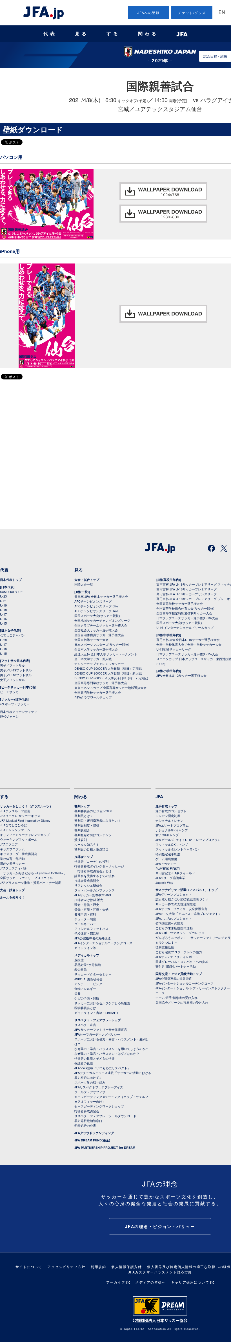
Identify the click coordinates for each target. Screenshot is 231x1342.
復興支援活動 (165, 947)
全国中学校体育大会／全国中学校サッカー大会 (188, 644)
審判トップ (82, 806)
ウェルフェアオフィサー (91, 1092)
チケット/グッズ (192, 12)
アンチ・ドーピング (88, 983)
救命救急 (80, 969)
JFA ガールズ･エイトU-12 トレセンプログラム (188, 839)
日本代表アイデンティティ (18, 711)
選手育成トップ (166, 806)
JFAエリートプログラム (172, 825)
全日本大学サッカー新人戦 (93, 658)
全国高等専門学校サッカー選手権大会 (100, 682)
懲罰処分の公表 (85, 1125)
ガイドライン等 (85, 947)
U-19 (3, 605)
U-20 (3, 640)
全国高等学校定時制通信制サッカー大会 (184, 613)
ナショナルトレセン (169, 820)
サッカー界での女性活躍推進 (176, 904)
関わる (148, 33)
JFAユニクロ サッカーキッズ (20, 815)
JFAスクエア (9, 844)
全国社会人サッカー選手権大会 (96, 630)
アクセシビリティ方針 (66, 1266)
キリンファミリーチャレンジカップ (25, 834)
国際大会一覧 (83, 584)
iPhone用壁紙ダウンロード (163, 314)
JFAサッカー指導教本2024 (92, 895)
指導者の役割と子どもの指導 (94, 1058)
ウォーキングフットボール (18, 839)
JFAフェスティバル (13, 868)
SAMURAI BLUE (11, 591)
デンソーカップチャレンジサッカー (99, 663)
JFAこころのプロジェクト (174, 918)
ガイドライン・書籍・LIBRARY (96, 1012)
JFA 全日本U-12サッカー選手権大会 (181, 675)
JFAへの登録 (148, 12)
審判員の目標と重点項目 (91, 849)
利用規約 (98, 1266)
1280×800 (163, 214)
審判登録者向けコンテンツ (93, 835)
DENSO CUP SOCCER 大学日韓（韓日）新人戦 (108, 673)
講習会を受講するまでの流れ (94, 875)
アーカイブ (115, 1282)
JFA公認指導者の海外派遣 (92, 938)
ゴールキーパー (85, 923)
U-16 (3, 618)
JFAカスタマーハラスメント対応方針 (160, 1271)
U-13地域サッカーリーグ (173, 649)
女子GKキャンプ (167, 835)
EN (221, 13)
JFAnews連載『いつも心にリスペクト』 (102, 1068)
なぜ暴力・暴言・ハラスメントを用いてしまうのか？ (111, 1048)
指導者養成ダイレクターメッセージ (99, 866)
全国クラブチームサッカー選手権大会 (100, 625)
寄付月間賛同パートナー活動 (176, 966)
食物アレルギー (85, 988)
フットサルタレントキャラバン (177, 849)
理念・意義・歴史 (86, 904)
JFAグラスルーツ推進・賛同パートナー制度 (30, 882)
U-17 (3, 614)
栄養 (77, 993)
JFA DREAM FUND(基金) (92, 1140)
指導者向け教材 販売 (88, 899)
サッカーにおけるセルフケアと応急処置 (102, 1003)
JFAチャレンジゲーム (15, 829)
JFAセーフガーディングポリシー (97, 1034)
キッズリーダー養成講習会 (18, 853)
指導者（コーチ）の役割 (91, 861)
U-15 (3, 623)
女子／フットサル (12, 679)
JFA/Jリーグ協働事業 (170, 877)
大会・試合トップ (86, 579)
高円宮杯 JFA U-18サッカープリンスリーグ (186, 594)
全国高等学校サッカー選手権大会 (179, 603)
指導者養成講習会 (86, 880)
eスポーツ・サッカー (15, 704)
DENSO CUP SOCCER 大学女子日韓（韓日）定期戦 (111, 678)
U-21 (3, 600)
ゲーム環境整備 (166, 858)
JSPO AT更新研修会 (88, 979)
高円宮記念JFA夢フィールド (175, 873)
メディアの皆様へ (150, 1282)
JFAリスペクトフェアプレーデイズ (98, 1087)
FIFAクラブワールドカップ (93, 697)
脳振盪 (79, 959)
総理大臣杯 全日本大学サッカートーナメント (105, 654)
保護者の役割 (83, 1063)
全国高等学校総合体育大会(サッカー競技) (185, 608)
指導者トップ (83, 857)
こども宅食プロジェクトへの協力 (179, 952)
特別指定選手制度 (168, 854)
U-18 (3, 609)
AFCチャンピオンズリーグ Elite (96, 606)
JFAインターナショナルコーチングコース (103, 943)
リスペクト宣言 (85, 1024)
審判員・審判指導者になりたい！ (97, 820)
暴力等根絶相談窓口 (88, 1120)
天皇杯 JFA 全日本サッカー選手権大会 (101, 596)
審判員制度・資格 (86, 825)
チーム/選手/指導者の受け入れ (176, 997)
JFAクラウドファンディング (94, 1133)
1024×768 (163, 191)
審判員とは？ (83, 815)
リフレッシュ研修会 (88, 885)
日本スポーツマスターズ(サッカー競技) (101, 644)
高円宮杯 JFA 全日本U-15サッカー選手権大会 (188, 639)
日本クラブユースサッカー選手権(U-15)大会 (187, 654)
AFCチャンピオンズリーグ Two (96, 611)
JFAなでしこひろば (13, 825)
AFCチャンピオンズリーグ (93, 601)
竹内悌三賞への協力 (169, 923)
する (113, 33)
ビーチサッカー (11, 691)
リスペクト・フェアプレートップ (97, 1020)
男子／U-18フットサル (16, 675)
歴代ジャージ (9, 716)
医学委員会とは (85, 1007)
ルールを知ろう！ (12, 897)
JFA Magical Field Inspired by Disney (25, 820)
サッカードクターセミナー (93, 974)
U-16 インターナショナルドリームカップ (185, 627)
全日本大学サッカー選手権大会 (96, 649)
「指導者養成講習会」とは (93, 871)
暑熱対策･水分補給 (87, 964)
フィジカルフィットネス (91, 928)
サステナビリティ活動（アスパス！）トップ (186, 890)
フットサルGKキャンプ (172, 844)
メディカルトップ (86, 955)
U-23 (3, 596)
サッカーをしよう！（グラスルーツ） (26, 806)
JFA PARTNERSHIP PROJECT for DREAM (104, 1147)
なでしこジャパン (12, 635)
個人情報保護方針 (126, 1266)
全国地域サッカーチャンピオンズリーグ (102, 620)
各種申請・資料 (85, 914)
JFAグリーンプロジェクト (174, 894)
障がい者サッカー (12, 863)
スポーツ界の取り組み (89, 1082)
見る (81, 33)
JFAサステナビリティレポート (177, 956)
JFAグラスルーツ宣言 (15, 811)
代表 (50, 33)
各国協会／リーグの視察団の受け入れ (182, 1002)
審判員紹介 (82, 830)
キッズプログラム (12, 849)
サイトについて (28, 1266)
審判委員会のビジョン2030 (93, 811)
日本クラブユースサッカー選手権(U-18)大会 (187, 618)
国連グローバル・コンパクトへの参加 (182, 961)
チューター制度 (85, 919)
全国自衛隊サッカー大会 (91, 639)
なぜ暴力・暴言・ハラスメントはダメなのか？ (106, 1053)
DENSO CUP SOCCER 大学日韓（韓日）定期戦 (108, 668)
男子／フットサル (12, 665)
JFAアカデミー (166, 863)
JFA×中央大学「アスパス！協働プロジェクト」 (188, 913)
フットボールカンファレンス (94, 890)
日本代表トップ (11, 579)
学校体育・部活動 (12, 858)
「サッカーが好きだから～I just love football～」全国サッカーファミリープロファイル (33, 875)
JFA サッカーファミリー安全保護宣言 (100, 1029)
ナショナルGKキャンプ (172, 830)
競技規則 (80, 839)
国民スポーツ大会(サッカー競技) (97, 615)
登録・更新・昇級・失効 (91, 909)
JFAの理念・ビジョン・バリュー (160, 1226)
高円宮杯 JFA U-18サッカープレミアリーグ (186, 589)
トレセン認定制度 (168, 815)
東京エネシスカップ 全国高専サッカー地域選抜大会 (110, 687)
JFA (159, 796)
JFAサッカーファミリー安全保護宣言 (181, 908)
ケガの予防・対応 (86, 998)
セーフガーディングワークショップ (99, 1106)
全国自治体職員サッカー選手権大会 (99, 634)
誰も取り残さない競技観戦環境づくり (182, 899)
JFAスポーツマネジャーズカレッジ (180, 932)
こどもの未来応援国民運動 (174, 928)
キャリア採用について (190, 1282)
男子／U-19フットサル (16, 670)
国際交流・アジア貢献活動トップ (179, 974)
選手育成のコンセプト (171, 811)
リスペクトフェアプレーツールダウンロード (105, 1115)
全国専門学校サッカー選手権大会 (97, 692)
